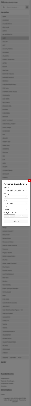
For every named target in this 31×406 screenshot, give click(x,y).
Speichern (16, 221)
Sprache (6, 187)
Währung (6, 194)
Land (5, 200)
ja (9, 216)
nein (21, 216)
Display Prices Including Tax (12, 213)
